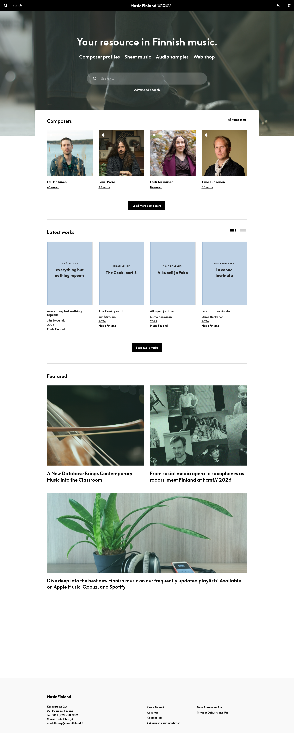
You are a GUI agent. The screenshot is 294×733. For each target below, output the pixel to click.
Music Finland (155, 707)
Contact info (155, 717)
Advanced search (147, 90)
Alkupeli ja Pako (162, 311)
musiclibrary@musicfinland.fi (65, 723)
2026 (205, 321)
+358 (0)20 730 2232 (65, 715)
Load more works (147, 348)
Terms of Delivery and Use (212, 712)
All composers (237, 119)
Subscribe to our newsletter (163, 723)
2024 (102, 321)
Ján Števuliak (56, 320)
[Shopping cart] (289, 5)
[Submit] (95, 78)
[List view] (243, 231)
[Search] (24, 5)
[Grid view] (233, 231)
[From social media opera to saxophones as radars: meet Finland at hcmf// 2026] (198, 425)
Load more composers (146, 206)
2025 (50, 325)
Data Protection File (209, 707)
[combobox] (147, 79)
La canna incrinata (216, 311)
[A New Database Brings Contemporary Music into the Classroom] (95, 425)
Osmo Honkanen (161, 317)
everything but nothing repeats (64, 313)
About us (152, 712)
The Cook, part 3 (111, 311)
